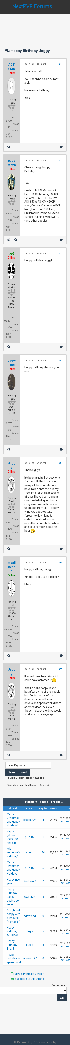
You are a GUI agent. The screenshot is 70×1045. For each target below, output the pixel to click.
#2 (60, 160)
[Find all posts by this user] (9, 147)
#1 (60, 64)
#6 (60, 562)
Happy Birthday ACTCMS (12, 931)
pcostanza (29, 819)
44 (43, 852)
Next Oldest (16, 777)
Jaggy (30, 931)
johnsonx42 (30, 958)
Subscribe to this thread (29, 978)
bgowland (30, 915)
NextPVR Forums (32, 6)
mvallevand (12, 567)
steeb (29, 852)
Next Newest (34, 777)
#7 (60, 669)
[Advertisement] (35, 27)
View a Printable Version (29, 973)
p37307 (29, 837)
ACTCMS (29, 896)
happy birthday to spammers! (14, 958)
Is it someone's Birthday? (13, 852)
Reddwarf (30, 881)
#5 (60, 463)
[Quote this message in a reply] (61, 147)
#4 (60, 360)
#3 (60, 253)
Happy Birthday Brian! (12, 945)
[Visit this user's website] (9, 240)
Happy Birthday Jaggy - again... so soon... (13, 897)
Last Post (65, 821)
